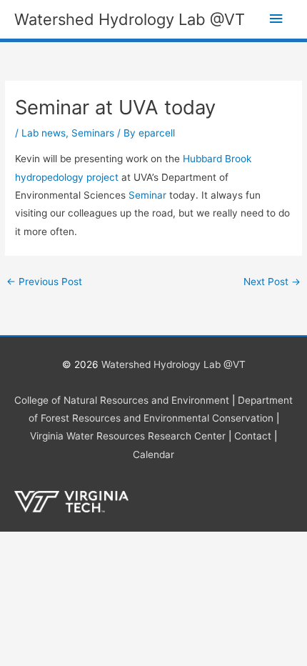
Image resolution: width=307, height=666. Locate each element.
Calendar (153, 454)
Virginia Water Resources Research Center (128, 436)
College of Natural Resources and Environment (121, 400)
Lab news (43, 133)
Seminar (147, 195)
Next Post (272, 281)
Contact (252, 436)
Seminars (92, 133)
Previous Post (44, 281)
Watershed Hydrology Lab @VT (129, 19)
